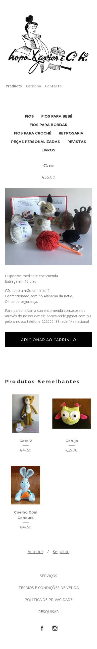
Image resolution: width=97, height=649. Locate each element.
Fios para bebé (56, 116)
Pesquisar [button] (48, 611)
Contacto (53, 86)
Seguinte (61, 551)
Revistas (76, 141)
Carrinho (33, 86)
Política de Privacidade (49, 599)
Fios (29, 116)
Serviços (48, 575)
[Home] (48, 45)
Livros (48, 150)
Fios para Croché (32, 133)
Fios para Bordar (48, 125)
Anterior (35, 551)
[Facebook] (42, 628)
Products (14, 86)
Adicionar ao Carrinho (48, 340)
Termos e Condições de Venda (48, 587)
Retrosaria (71, 133)
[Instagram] (54, 628)
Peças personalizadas (35, 141)
